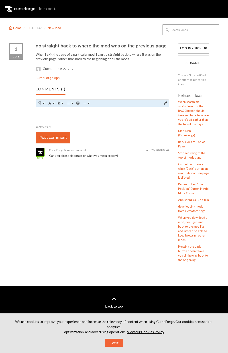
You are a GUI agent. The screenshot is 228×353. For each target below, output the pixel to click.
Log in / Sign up (189, 45)
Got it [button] (114, 343)
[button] (41, 103)
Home (17, 28)
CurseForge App (48, 78)
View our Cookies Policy (145, 332)
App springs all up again (193, 200)
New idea (54, 28)
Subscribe (194, 63)
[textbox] (102, 116)
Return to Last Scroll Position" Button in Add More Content (193, 188)
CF (28, 28)
